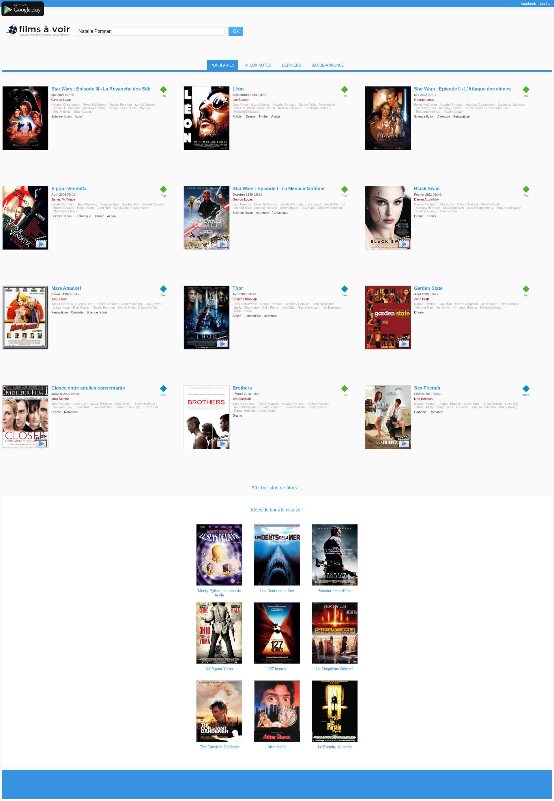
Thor (238, 288)
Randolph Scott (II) (317, 108)
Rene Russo (243, 311)
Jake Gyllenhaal (244, 403)
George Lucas (61, 99)
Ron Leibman (510, 304)
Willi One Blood (244, 108)
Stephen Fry (130, 204)
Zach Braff (421, 299)
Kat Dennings (332, 307)
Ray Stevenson (308, 307)
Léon (238, 88)
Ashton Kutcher (450, 403)
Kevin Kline (472, 403)
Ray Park (308, 207)
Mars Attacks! (66, 288)
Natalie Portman (121, 104)
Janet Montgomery (480, 207)
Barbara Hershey (427, 207)
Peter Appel (327, 104)
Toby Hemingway (509, 207)
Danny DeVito (148, 307)
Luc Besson (241, 99)
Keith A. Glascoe (289, 108)
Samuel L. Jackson (66, 108)
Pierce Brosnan (107, 304)
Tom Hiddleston (323, 304)
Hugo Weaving (87, 204)
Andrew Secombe (330, 207)
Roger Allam (85, 207)
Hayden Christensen (65, 104)
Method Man (424, 307)
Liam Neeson (242, 204)
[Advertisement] (277, 784)
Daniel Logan (453, 111)
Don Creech (266, 108)
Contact (546, 3)
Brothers (242, 388)
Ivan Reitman (423, 398)
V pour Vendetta (69, 188)
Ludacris (462, 407)
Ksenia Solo (448, 211)
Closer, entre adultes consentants (88, 388)
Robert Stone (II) (128, 407)
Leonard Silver (103, 407)
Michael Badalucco (247, 111)
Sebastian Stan (453, 207)
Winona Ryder (491, 204)
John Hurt (104, 207)
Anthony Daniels (94, 108)
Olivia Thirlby (424, 407)
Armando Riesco (465, 307)
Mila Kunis (446, 204)
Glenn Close (84, 304)
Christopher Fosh (65, 211)
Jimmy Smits (62, 111)
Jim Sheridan (242, 398)
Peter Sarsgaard (466, 304)
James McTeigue (63, 199)
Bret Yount (150, 407)
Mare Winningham (246, 407)
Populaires (222, 65)
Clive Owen (123, 403)
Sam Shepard (271, 407)
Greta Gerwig (492, 403)
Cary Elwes (445, 407)
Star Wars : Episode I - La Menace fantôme (278, 188)
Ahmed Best (242, 207)
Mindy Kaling (507, 407)
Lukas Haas (61, 307)
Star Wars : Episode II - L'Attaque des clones (462, 88)
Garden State (428, 288)
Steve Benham (144, 403)
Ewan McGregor (94, 104)
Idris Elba (288, 307)
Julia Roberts (60, 403)
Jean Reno (240, 104)
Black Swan (427, 188)
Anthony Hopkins (298, 304)
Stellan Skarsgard (246, 307)
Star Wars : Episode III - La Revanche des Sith (101, 88)
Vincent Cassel (467, 204)
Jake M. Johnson (483, 407)
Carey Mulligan (244, 410)
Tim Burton (59, 299)
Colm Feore (270, 307)
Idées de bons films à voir (277, 509)
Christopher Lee (497, 108)
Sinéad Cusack (153, 204)
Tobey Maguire (268, 403)
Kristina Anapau (426, 211)
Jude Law (80, 403)
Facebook (528, 3)
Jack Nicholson (62, 304)
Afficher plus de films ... (277, 487)
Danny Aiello (307, 104)
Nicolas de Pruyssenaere (131, 207)
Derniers (291, 65)
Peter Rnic (83, 407)
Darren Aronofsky (426, 199)
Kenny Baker (118, 108)
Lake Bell (511, 403)
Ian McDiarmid (145, 104)
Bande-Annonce (328, 65)
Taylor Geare (318, 407)
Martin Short (126, 307)
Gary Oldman (260, 104)
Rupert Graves (63, 207)
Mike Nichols (60, 398)
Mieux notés (258, 65)
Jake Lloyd (313, 204)
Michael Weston (491, 307)
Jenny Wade (267, 410)
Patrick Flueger (318, 403)
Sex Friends (427, 388)
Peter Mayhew (140, 108)
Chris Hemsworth (245, 304)
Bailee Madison (295, 407)
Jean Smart (489, 304)
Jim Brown (153, 304)
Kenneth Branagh (245, 299)
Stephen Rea (109, 204)
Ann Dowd (443, 307)
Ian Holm (445, 304)
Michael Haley (62, 407)
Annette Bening (132, 304)
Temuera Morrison (428, 111)
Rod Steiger (81, 307)
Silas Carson (83, 111)
